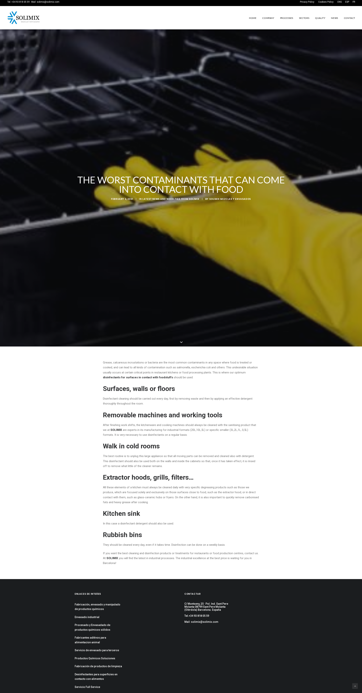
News (334, 18)
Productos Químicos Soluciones (95, 658)
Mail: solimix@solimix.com (201, 621)
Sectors (304, 18)
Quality (320, 18)
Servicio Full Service (87, 686)
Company (268, 18)
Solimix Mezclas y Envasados (230, 199)
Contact (349, 18)
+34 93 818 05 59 (21, 2)
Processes (286, 18)
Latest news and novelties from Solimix (170, 199)
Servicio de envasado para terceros (97, 650)
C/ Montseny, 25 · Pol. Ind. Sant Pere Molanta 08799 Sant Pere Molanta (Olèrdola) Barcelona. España (206, 606)
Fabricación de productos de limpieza (98, 666)
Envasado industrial (87, 617)
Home (252, 18)
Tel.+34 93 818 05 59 (196, 615)
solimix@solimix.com (48, 2)
